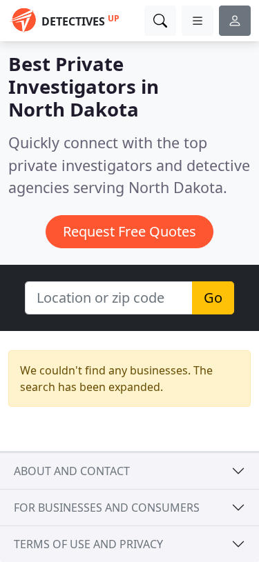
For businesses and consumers (107, 507)
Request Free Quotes (129, 231)
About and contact (72, 471)
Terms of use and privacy (88, 544)
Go (213, 297)
